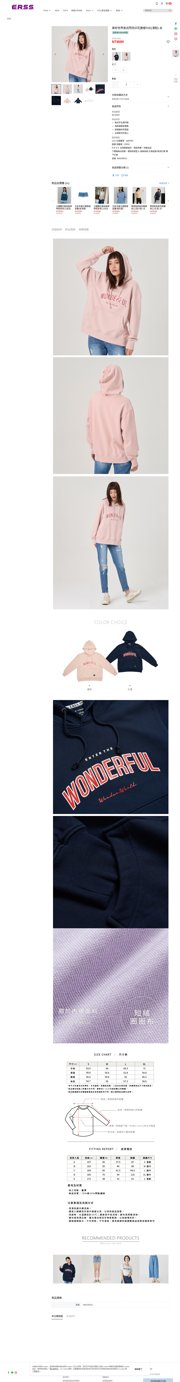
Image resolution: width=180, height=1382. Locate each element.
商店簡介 (66, 1377)
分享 (117, 175)
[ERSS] (22, 7)
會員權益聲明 (107, 1381)
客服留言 (105, 1377)
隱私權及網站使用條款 (71, 1381)
